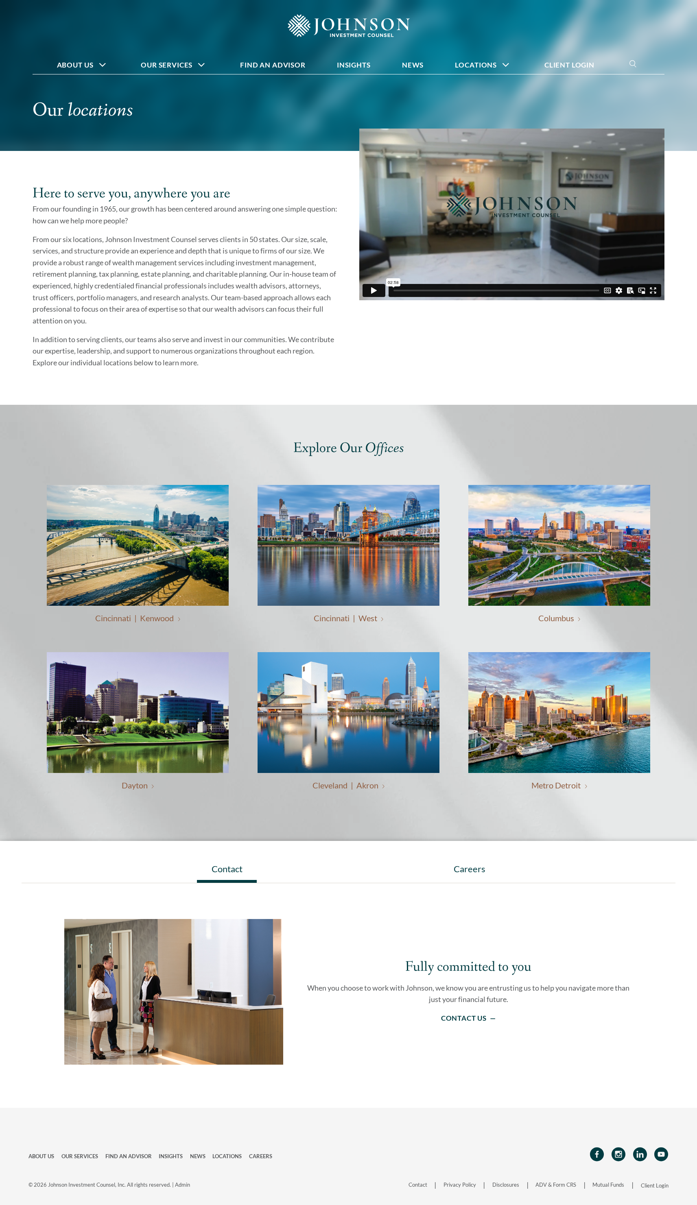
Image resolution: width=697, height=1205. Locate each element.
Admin (182, 1184)
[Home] (349, 25)
